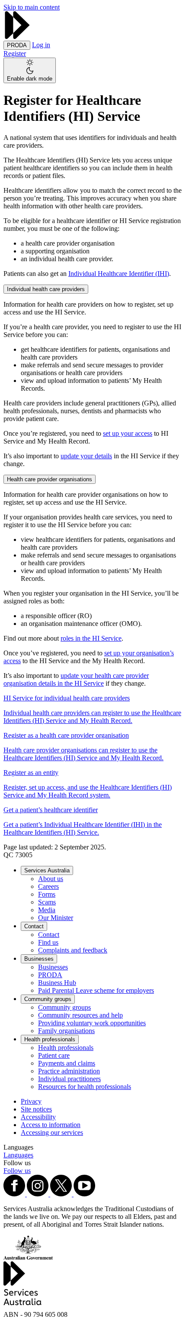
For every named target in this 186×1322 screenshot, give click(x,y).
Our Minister (55, 917)
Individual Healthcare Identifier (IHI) (118, 273)
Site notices (36, 1109)
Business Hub (57, 982)
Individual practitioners (69, 1078)
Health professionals (49, 1039)
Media (46, 910)
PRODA (50, 975)
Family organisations (66, 1030)
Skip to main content (31, 7)
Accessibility (38, 1117)
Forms (46, 894)
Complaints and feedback (72, 950)
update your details (86, 456)
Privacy (31, 1101)
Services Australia (47, 870)
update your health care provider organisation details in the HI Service (76, 679)
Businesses (39, 959)
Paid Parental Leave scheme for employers (96, 990)
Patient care (54, 1055)
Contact (34, 926)
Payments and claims (66, 1063)
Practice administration (69, 1071)
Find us (48, 942)
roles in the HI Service (91, 638)
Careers (48, 886)
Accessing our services (52, 1132)
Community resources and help (80, 1015)
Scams (47, 902)
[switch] (29, 70)
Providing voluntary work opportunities (92, 1023)
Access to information (50, 1124)
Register (14, 53)
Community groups (47, 999)
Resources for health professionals (84, 1086)
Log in (41, 45)
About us (50, 878)
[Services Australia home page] (17, 36)
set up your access (127, 433)
